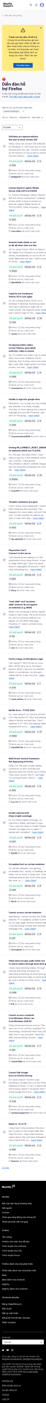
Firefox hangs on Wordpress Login (26, 659)
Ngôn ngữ (6, 1337)
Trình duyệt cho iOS (12, 1251)
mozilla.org (7, 1381)
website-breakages (11, 111)
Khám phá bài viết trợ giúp (15, 1222)
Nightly (5, 1284)
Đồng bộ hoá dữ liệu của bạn (16, 1318)
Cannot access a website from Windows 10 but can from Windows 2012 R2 (21, 1018)
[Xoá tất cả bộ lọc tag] (23, 111)
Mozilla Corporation (12, 1359)
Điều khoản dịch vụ (11, 1385)
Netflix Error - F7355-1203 (22, 710)
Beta (4, 1275)
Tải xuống (7, 1237)
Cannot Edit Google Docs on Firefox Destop (20, 1074)
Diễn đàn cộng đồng (13, 15)
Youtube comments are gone (23, 502)
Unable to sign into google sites (24, 399)
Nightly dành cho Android (14, 1289)
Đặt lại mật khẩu (10, 1313)
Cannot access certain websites (25, 912)
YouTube (8, 1350)
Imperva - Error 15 (17, 1124)
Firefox (14, 170)
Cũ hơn (5, 1168)
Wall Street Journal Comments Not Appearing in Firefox (24, 760)
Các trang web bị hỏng (30, 170)
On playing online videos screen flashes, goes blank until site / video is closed (22, 348)
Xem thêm (36, 117)
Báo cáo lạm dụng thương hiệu (17, 1203)
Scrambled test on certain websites (27, 864)
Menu (36, 5)
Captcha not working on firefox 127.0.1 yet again (21, 295)
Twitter (5, 1212)
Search (31, 5)
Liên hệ (5, 1399)
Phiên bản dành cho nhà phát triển (19, 1270)
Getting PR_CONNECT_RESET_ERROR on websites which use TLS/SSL (27, 449)
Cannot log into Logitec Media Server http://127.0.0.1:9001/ (24, 189)
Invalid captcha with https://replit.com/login (20, 814)
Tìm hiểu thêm (23, 65)
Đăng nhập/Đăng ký (12, 1304)
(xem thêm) (33, 156)
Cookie (5, 1394)
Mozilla (8, 1187)
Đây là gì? (7, 1308)
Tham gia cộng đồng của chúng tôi (19, 1217)
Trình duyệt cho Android (14, 1246)
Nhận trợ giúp (9, 1322)
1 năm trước (34, 177)
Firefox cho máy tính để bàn (16, 1241)
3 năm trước (37, 388)
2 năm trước (31, 334)
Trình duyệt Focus (11, 1255)
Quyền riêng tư (9, 1390)
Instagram (12, 1350)
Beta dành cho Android (13, 1280)
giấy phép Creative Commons (20, 1372)
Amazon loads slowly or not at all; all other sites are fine (23, 244)
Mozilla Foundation (32, 1359)
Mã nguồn (7, 1208)
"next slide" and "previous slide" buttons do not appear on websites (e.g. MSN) (23, 604)
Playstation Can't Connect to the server (20, 552)
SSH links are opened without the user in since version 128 (23, 138)
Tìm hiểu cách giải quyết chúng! (24, 96)
